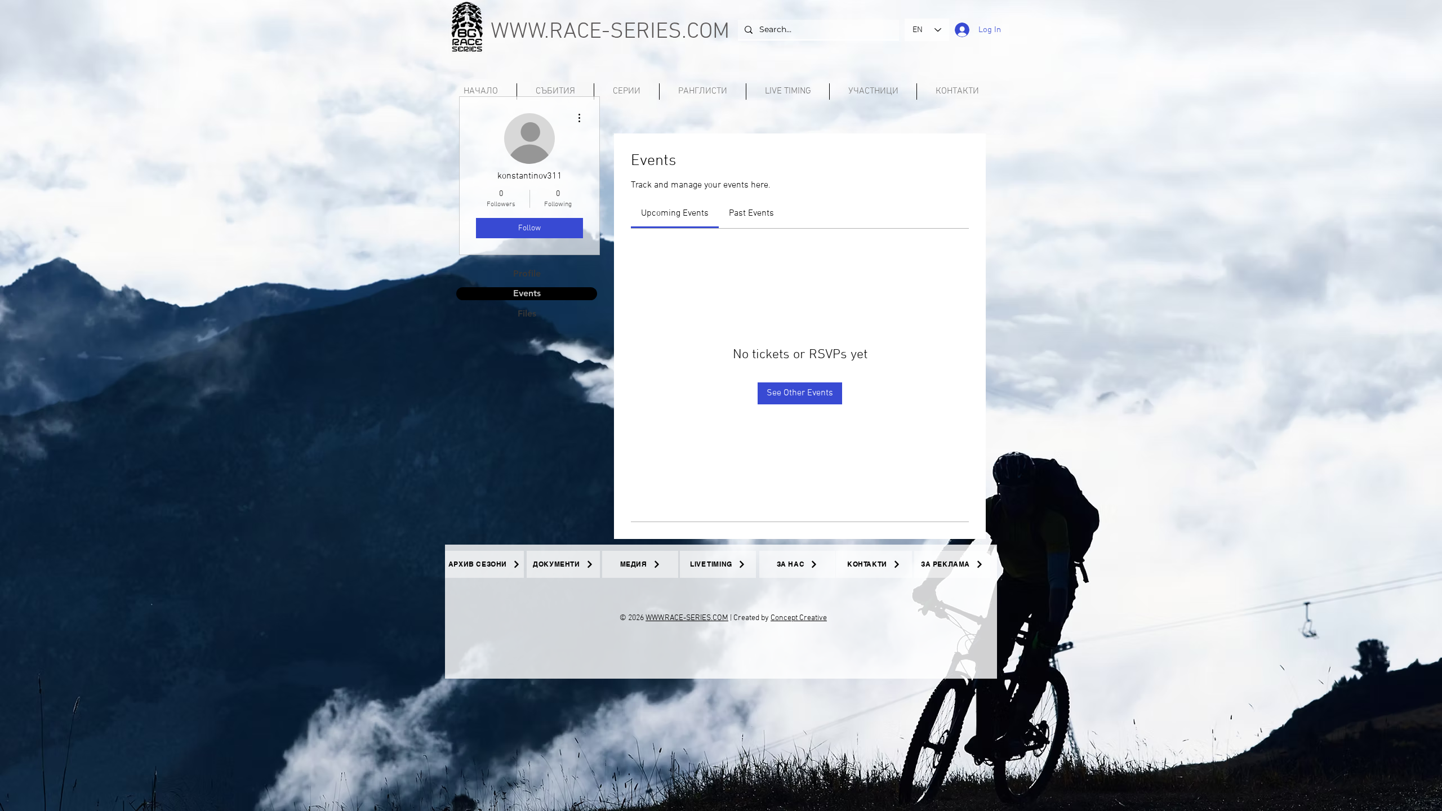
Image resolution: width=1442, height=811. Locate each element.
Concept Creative (799, 618)
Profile (527, 273)
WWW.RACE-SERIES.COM (610, 32)
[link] (675, 213)
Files (527, 313)
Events (527, 293)
